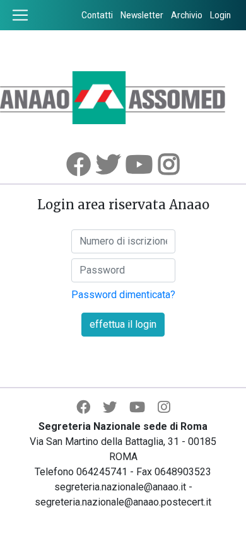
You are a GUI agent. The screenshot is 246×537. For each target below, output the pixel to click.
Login (220, 15)
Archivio (186, 15)
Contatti (97, 15)
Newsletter (141, 15)
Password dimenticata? (123, 295)
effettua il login (123, 324)
